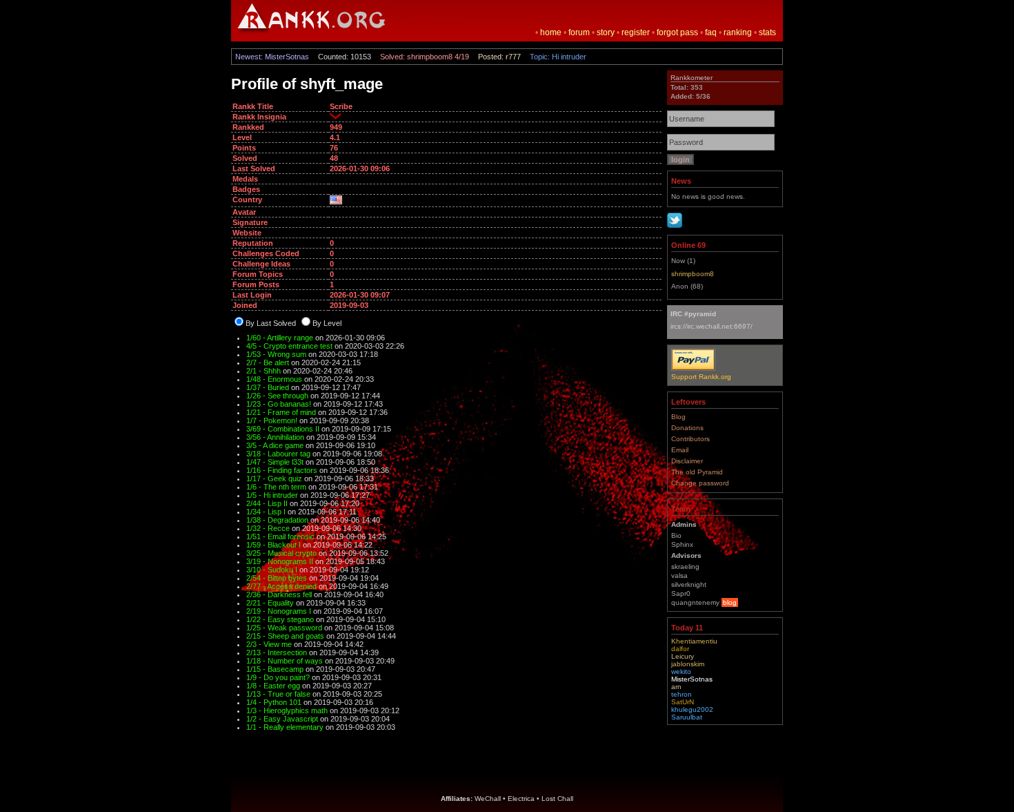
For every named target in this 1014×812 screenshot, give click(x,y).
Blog (678, 416)
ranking (738, 32)
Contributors (690, 439)
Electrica (521, 798)
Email (679, 450)
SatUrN (682, 702)
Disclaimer (687, 461)
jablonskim (687, 664)
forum (579, 32)
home (550, 32)
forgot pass (677, 32)
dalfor (680, 648)
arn (676, 686)
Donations (687, 428)
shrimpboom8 (692, 274)
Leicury (682, 656)
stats (767, 32)
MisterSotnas (692, 679)
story (606, 32)
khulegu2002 (692, 709)
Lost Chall (557, 798)
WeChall (488, 798)
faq (711, 32)
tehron (681, 694)
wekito (681, 671)
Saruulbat (686, 717)
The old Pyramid (697, 472)
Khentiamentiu (694, 641)
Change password (700, 483)
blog (730, 602)
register (636, 32)
